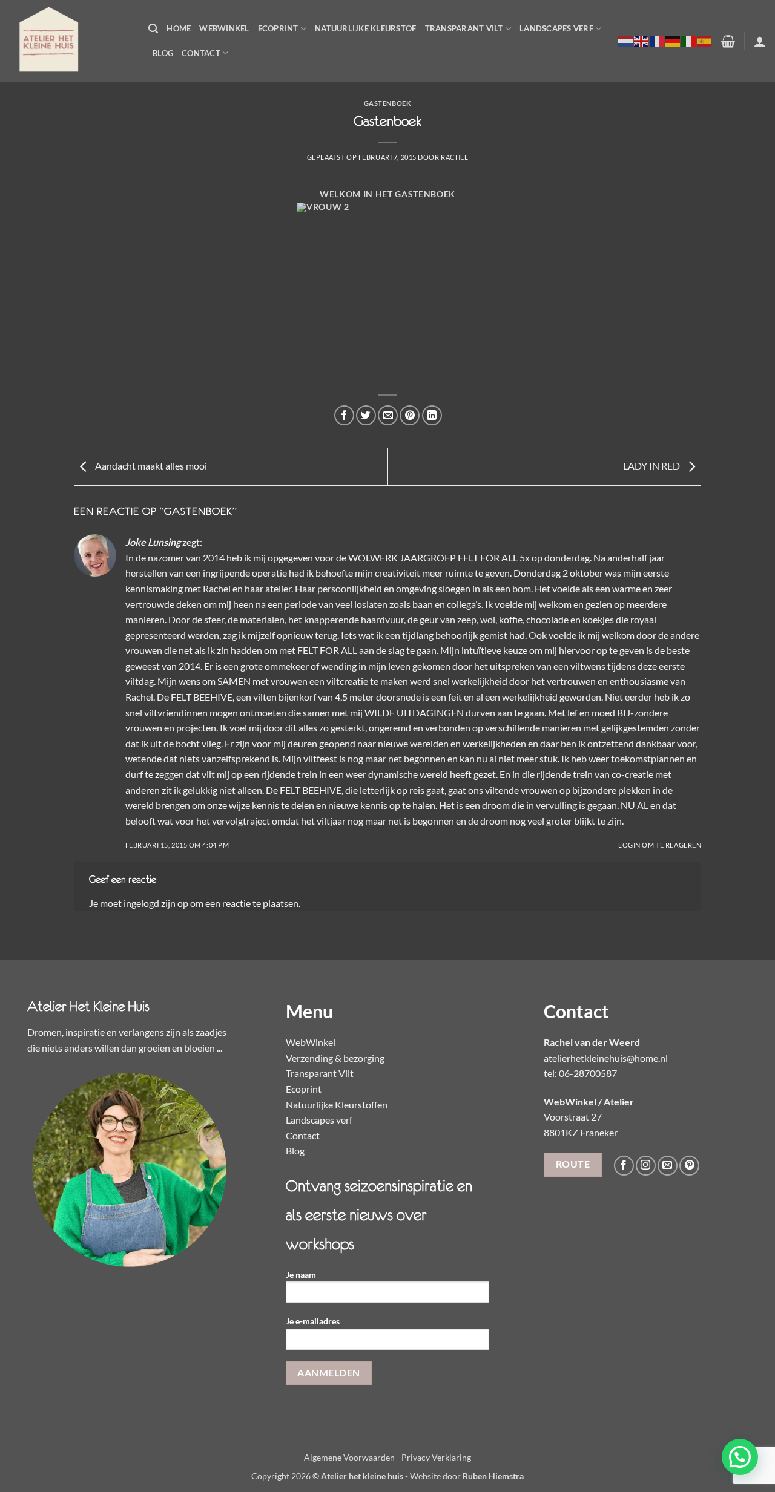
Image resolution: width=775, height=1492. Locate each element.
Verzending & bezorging (335, 1058)
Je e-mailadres (313, 1321)
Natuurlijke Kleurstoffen (337, 1104)
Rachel (454, 157)
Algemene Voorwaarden (349, 1457)
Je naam (301, 1274)
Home (179, 28)
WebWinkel (224, 28)
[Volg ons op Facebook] (624, 1166)
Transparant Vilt (464, 28)
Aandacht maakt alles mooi (150, 465)
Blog (163, 53)
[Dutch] (626, 40)
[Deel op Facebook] (344, 415)
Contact (201, 53)
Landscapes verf (556, 28)
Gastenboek (388, 103)
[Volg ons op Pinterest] (689, 1166)
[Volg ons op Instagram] (646, 1166)
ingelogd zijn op (156, 903)
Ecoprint (278, 28)
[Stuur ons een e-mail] (668, 1166)
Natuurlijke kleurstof (365, 28)
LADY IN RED (652, 465)
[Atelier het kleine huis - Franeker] (69, 41)
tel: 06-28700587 (580, 1073)
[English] (642, 40)
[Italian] (689, 40)
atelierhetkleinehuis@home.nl (606, 1058)
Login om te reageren (659, 845)
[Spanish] (705, 40)
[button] (153, 29)
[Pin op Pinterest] (410, 415)
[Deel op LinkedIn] (432, 415)
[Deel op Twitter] (366, 415)
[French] (657, 40)
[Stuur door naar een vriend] (388, 415)
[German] (673, 40)
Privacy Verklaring (436, 1457)
